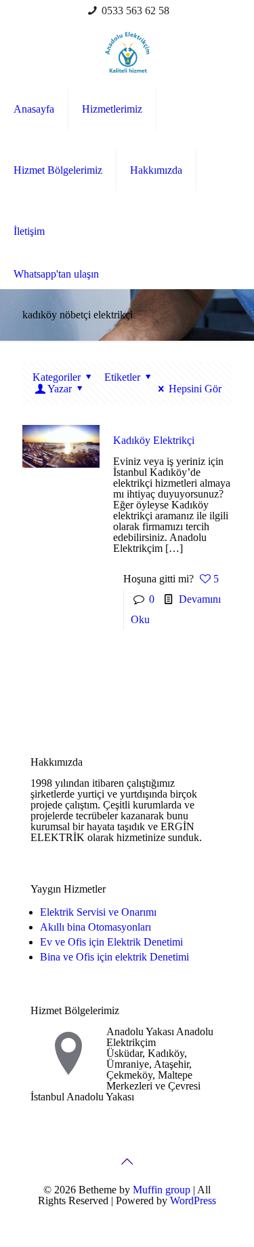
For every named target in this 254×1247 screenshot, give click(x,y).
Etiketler (122, 377)
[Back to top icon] (127, 1161)
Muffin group (161, 1189)
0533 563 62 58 (135, 10)
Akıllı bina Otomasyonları (95, 927)
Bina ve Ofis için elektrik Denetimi (114, 957)
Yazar (59, 388)
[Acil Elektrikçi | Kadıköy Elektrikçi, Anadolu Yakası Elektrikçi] (127, 51)
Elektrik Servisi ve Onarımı (98, 912)
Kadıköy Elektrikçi (153, 440)
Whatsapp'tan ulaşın (56, 274)
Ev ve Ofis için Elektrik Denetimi (111, 942)
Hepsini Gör (195, 388)
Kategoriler (57, 377)
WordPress (193, 1200)
